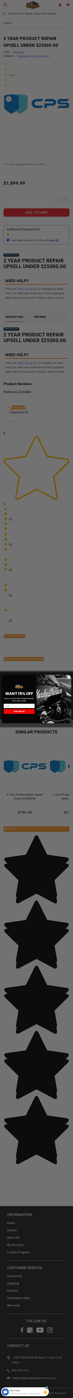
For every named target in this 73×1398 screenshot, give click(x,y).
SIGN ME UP (19, 711)
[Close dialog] (69, 677)
